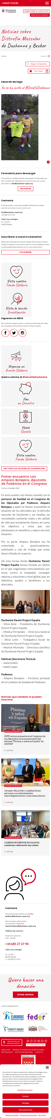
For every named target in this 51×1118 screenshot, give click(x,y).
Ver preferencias (25, 1110)
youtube (38, 1041)
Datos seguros (7, 1052)
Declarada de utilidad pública (13, 1042)
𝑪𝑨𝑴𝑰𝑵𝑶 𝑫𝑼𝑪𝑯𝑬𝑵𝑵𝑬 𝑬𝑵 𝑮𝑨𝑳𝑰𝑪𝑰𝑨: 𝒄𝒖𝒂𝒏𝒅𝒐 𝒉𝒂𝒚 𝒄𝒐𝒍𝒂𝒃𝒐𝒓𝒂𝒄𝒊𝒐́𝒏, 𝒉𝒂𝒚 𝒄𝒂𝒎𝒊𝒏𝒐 (22, 843)
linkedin (42, 1041)
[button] (47, 1067)
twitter (28, 1041)
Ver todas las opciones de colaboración (24, 468)
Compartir (43, 56)
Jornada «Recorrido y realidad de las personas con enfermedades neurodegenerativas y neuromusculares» (25, 793)
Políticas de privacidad (24, 1052)
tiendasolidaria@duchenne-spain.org (20, 926)
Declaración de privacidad (28, 1115)
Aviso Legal (42, 1115)
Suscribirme (25, 252)
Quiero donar (29, 11)
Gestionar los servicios (25, 1090)
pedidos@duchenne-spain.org (17, 916)
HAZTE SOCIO (44, 11)
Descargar (25, 188)
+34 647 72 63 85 (10, 3)
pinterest (46, 1041)
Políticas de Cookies (12, 1115)
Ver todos (48, 162)
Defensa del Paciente (13, 731)
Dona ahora (25, 994)
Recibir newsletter (35, 1044)
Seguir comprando (39, 64)
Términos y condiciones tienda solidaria (28, 1050)
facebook (31, 1041)
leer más (9, 750)
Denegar (25, 1103)
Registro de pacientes (40, 15)
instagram (35, 1041)
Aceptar (25, 1096)
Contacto (39, 1052)
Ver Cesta (36, 71)
